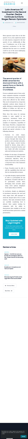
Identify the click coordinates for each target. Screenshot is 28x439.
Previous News (10, 285)
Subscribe (14, 234)
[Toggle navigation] (22, 3)
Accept (23, 436)
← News (14, 26)
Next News (7, 291)
